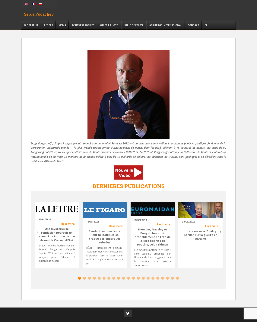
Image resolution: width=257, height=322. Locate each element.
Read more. (68, 223)
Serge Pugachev (39, 14)
